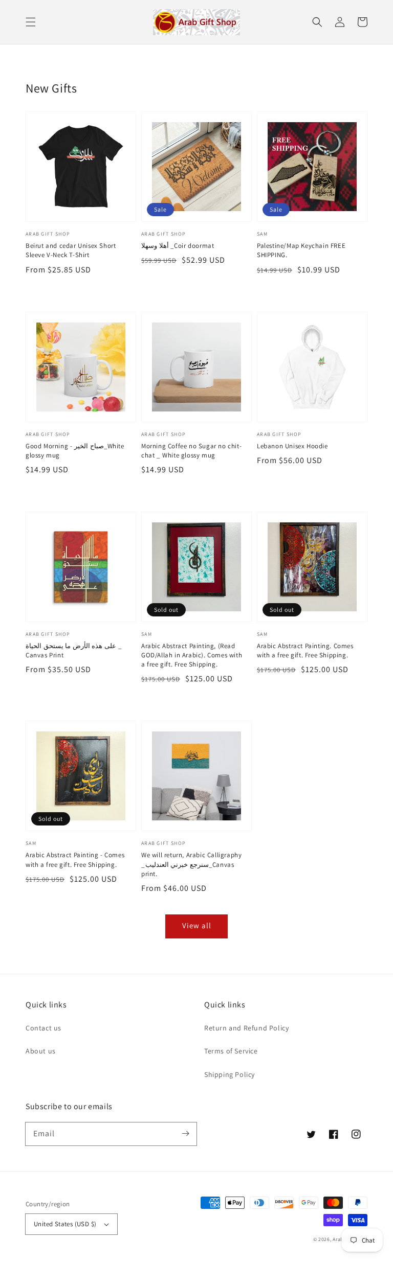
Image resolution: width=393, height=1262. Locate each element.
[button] (30, 22)
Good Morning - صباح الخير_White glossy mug (75, 451)
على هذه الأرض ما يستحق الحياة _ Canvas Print (74, 650)
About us (41, 1051)
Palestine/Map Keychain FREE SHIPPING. (301, 250)
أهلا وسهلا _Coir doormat (177, 245)
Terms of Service (231, 1051)
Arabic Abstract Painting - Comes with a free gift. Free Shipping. (75, 859)
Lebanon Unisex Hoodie (292, 446)
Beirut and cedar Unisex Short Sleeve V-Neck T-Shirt (71, 250)
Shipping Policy (229, 1074)
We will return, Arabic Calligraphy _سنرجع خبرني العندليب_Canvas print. (191, 864)
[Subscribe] (185, 1133)
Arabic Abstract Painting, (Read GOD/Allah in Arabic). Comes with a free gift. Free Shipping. (191, 655)
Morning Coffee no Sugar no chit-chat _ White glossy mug (191, 451)
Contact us (43, 1027)
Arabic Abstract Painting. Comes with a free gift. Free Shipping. (305, 650)
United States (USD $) (65, 1224)
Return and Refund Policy (246, 1027)
